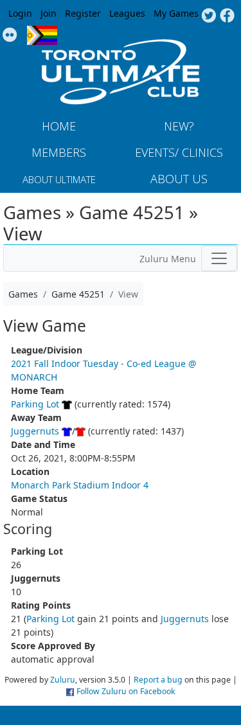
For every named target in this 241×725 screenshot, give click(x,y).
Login (20, 13)
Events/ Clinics (179, 152)
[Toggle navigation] (219, 258)
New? (179, 126)
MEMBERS (58, 152)
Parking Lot (35, 404)
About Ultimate (59, 179)
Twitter (208, 16)
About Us (179, 178)
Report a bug (158, 679)
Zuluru (62, 679)
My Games (176, 13)
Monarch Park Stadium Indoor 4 (79, 485)
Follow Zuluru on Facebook (125, 691)
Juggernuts (35, 431)
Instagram (10, 35)
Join (48, 13)
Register (83, 13)
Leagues (127, 13)
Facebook (227, 16)
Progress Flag (42, 35)
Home (59, 126)
